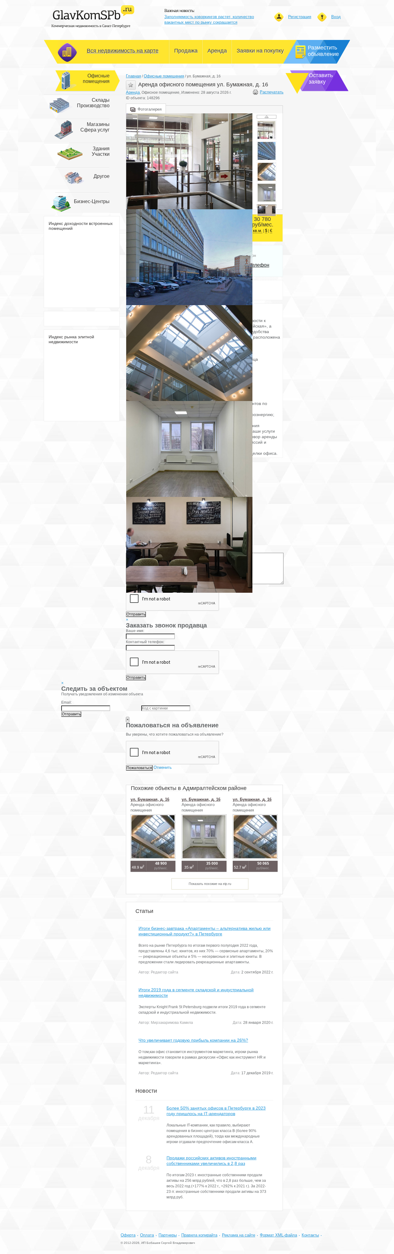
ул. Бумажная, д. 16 (150, 799)
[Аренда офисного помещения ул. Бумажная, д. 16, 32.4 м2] (189, 161)
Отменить (163, 767)
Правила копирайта (199, 1235)
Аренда (133, 92)
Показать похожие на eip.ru (210, 884)
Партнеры (168, 1235)
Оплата (147, 1235)
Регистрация (299, 16)
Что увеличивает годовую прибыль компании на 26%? (193, 1040)
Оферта (128, 1235)
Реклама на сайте (238, 1235)
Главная (133, 76)
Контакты (310, 1235)
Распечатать (271, 92)
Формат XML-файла (278, 1235)
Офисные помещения (164, 76)
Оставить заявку (321, 78)
